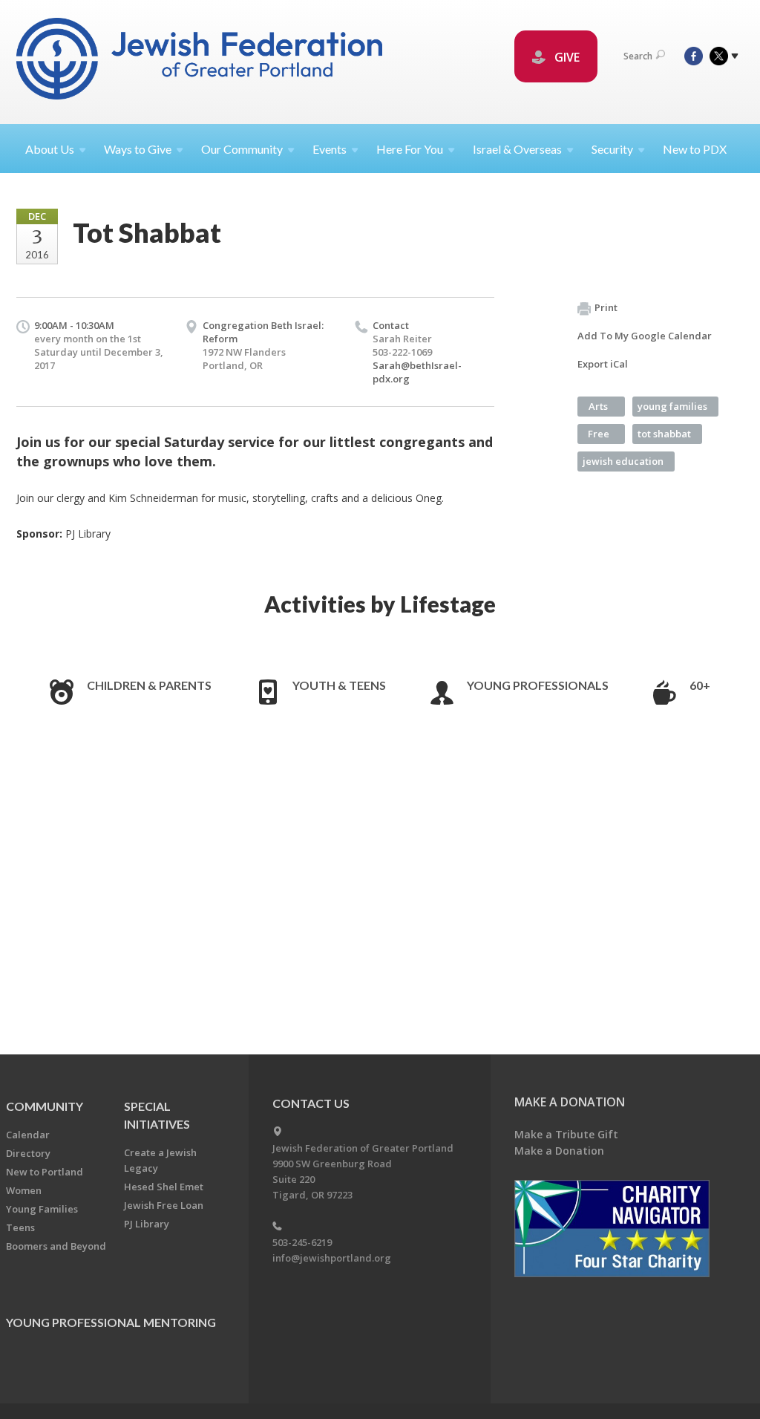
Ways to (137, 149)
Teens (20, 1227)
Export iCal (602, 364)
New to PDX (695, 149)
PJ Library (146, 1223)
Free (598, 433)
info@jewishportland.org (331, 1258)
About (49, 149)
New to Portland (44, 1171)
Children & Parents (149, 685)
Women (24, 1190)
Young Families (42, 1209)
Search (637, 56)
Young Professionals (538, 685)
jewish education (623, 461)
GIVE (565, 57)
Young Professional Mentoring (111, 1322)
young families (672, 406)
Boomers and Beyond (56, 1246)
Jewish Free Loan (163, 1205)
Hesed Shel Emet (163, 1186)
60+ (699, 685)
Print (606, 307)
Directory (28, 1153)
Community (44, 1106)
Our (242, 149)
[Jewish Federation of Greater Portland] (200, 61)
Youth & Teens (339, 685)
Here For (409, 149)
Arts (598, 406)
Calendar (28, 1134)
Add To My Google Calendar (644, 335)
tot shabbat (664, 433)
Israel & (517, 149)
